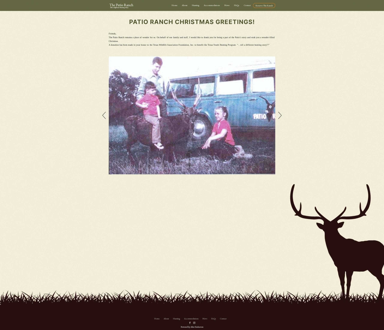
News (227, 5)
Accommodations (212, 5)
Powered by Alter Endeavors (192, 326)
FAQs (236, 5)
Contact (247, 5)
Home (174, 5)
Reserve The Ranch (264, 5)
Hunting (195, 5)
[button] (104, 115)
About (184, 5)
